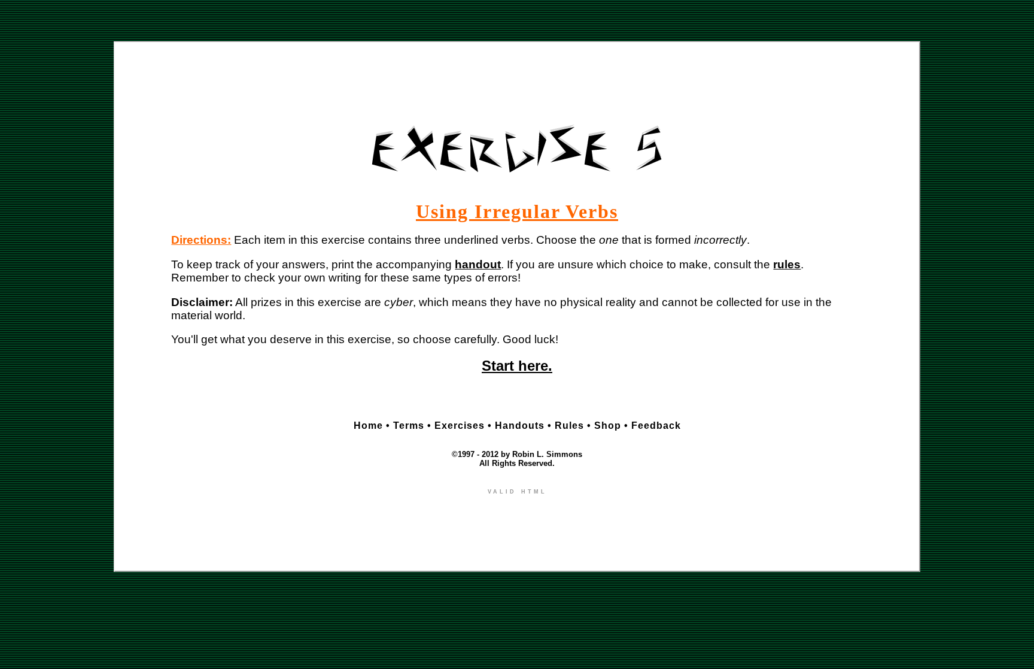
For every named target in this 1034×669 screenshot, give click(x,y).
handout (478, 264)
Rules (569, 425)
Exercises (459, 425)
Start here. (517, 366)
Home (368, 425)
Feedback (656, 425)
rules (787, 264)
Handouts (520, 425)
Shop (607, 425)
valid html (517, 490)
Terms (408, 425)
